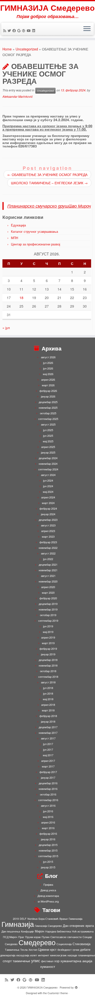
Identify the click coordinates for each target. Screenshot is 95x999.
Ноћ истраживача (83, 931)
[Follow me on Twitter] (10, 30)
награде (72, 955)
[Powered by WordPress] (76, 986)
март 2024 (48, 503)
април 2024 (48, 497)
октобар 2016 (48, 794)
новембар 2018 (48, 665)
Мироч (39, 931)
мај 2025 (48, 441)
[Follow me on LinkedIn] (34, 30)
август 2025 (48, 424)
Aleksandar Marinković (17, 96)
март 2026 (48, 385)
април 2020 (48, 587)
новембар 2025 (48, 407)
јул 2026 (48, 363)
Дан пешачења (10, 931)
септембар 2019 (48, 620)
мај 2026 (48, 374)
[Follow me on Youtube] (29, 30)
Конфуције (27, 931)
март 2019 (48, 643)
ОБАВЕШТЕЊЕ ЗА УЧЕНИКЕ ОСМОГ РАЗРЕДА (47, 174)
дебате (85, 949)
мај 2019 (48, 632)
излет (33, 955)
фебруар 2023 (48, 542)
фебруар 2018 (48, 716)
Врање (63, 919)
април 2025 (48, 447)
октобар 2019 (48, 615)
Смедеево (11, 944)
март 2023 (48, 536)
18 (21, 297)
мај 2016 (48, 817)
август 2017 (48, 738)
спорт (7, 960)
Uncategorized (27, 49)
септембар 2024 (48, 469)
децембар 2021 (48, 564)
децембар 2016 (48, 783)
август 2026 (48, 357)
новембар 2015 (48, 850)
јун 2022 (48, 559)
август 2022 (48, 553)
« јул (6, 327)
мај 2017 (48, 755)
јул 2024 (48, 480)
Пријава (48, 884)
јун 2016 (48, 811)
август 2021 (48, 576)
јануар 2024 (48, 514)
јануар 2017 (48, 777)
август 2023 (48, 525)
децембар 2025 (48, 402)
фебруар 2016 (48, 833)
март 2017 (48, 766)
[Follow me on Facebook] (14, 30)
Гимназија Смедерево (48, 926)
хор (56, 961)
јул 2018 (48, 688)
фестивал (47, 961)
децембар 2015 (48, 845)
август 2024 (48, 475)
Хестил (32, 949)
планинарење (86, 955)
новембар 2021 (48, 570)
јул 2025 (48, 430)
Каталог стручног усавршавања (34, 231)
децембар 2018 (48, 660)
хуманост (47, 966)
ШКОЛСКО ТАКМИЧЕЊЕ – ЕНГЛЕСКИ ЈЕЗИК (49, 182)
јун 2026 (48, 368)
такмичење (21, 960)
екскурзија (22, 955)
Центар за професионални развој (35, 244)
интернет (43, 955)
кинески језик (58, 955)
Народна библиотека (58, 931)
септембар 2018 (48, 677)
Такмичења (12, 949)
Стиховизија (81, 943)
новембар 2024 (48, 464)
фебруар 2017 (48, 772)
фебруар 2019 (48, 648)
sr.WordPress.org (48, 901)
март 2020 (48, 592)
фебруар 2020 (48, 598)
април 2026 (48, 379)
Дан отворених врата (78, 925)
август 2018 (48, 682)
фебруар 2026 (48, 391)
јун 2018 (48, 693)
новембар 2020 (48, 581)
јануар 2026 (48, 396)
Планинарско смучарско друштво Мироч (49, 206)
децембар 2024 (48, 458)
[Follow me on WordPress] (24, 30)
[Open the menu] (87, 29)
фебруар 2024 (48, 508)
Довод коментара (48, 896)
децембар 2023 (48, 520)
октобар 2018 (48, 671)
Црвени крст (47, 949)
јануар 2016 (48, 839)
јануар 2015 (48, 867)
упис (35, 960)
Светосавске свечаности (66, 937)
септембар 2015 (48, 856)
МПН (14, 237)
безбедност (64, 949)
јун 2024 (48, 486)
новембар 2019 (48, 609)
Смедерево (37, 942)
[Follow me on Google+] (19, 30)
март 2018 (48, 710)
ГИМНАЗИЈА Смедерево (47, 7)
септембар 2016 (48, 800)
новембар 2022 (48, 548)
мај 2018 (48, 699)
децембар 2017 (48, 727)
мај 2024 (48, 492)
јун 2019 (48, 626)
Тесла (24, 949)
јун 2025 (48, 435)
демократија (7, 955)
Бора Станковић (48, 919)
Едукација (18, 225)
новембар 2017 (48, 733)
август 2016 (48, 805)
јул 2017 (48, 744)
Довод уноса (48, 890)
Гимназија (17, 924)
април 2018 (48, 705)
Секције (87, 937)
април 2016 (48, 822)
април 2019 (48, 637)
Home (7, 49)
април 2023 (48, 531)
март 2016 (48, 828)
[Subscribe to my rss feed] (5, 30)
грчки (76, 949)
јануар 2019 (48, 654)
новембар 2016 (48, 789)
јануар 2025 (48, 452)
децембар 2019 (48, 604)
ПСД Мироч (10, 937)
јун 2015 (48, 861)
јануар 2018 (48, 721)
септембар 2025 (48, 419)
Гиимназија (75, 919)
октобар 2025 (48, 413)
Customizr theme (58, 993)
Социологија (64, 944)
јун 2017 (48, 749)
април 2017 (48, 761)
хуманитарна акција (76, 960)
